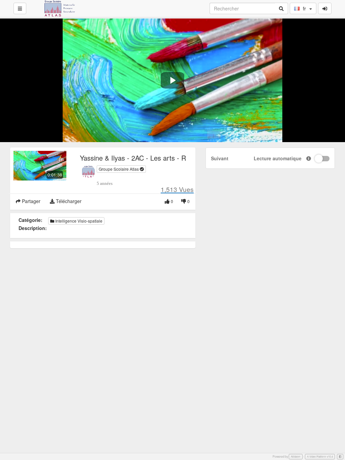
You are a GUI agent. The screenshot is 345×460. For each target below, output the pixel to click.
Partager (30, 201)
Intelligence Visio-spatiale (78, 221)
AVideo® (296, 456)
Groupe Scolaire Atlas (119, 169)
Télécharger (68, 201)
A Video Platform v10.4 (320, 456)
